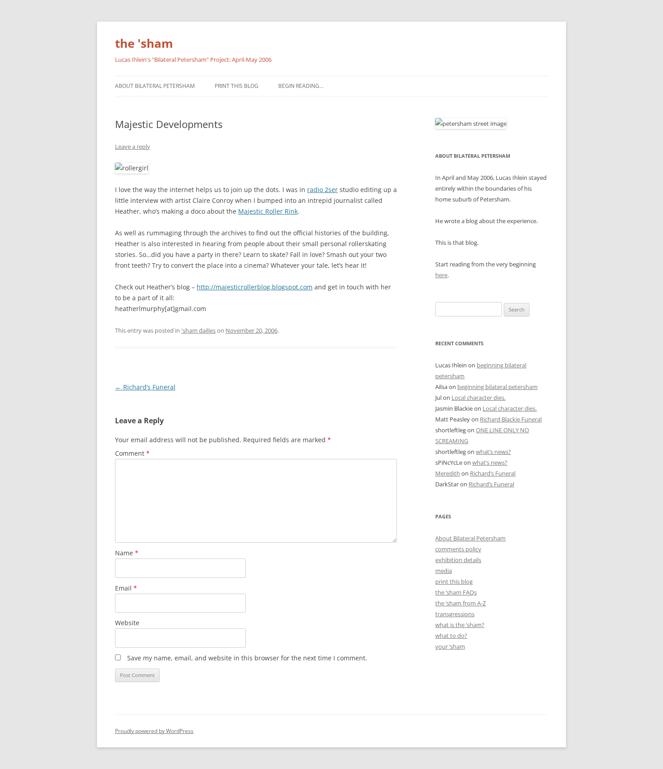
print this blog (454, 581)
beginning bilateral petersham (497, 387)
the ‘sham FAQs (456, 592)
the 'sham (144, 43)
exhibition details (458, 560)
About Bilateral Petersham (155, 86)
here (441, 275)
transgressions (454, 614)
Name (126, 553)
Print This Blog (236, 86)
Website (127, 622)
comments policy (458, 549)
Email (126, 588)
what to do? (451, 636)
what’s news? (493, 452)
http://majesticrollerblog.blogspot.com (255, 287)
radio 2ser (322, 189)
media (443, 571)
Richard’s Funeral (145, 387)
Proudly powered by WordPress (154, 731)
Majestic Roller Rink (268, 211)
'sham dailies (198, 330)
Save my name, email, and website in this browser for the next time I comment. (247, 658)
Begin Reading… (300, 86)
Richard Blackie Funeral (511, 419)
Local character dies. (478, 398)
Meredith (447, 473)
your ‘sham (450, 646)
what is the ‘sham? (459, 625)
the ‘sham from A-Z (460, 603)
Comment (132, 453)
